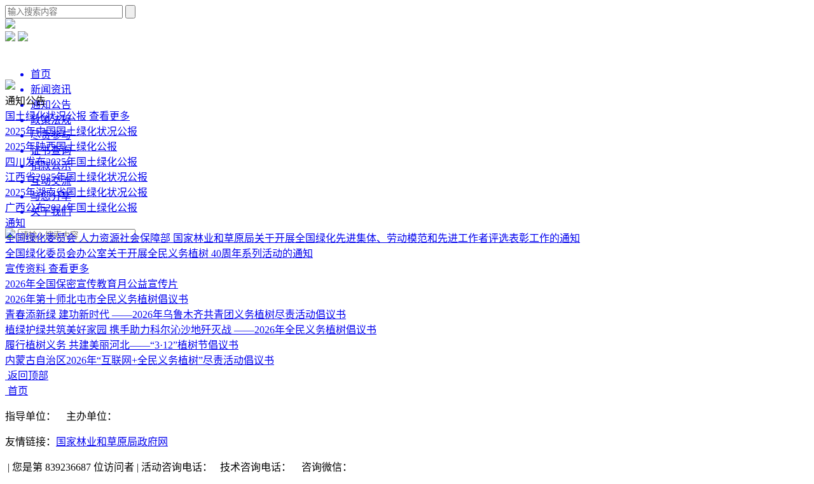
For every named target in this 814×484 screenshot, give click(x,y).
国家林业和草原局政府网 (112, 441)
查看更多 (109, 116)
